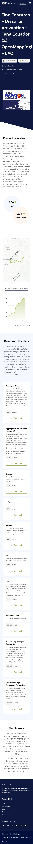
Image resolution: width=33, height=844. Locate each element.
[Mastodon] (8, 825)
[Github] (17, 825)
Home (4, 803)
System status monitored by (10, 837)
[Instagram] (12, 825)
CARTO (27, 282)
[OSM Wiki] (21, 825)
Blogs (4, 812)
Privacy (4, 841)
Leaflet (7, 282)
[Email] (25, 825)
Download (18, 418)
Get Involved (6, 806)
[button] (5, 240)
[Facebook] (3, 825)
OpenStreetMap (14, 282)
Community (16, 3)
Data (3, 809)
